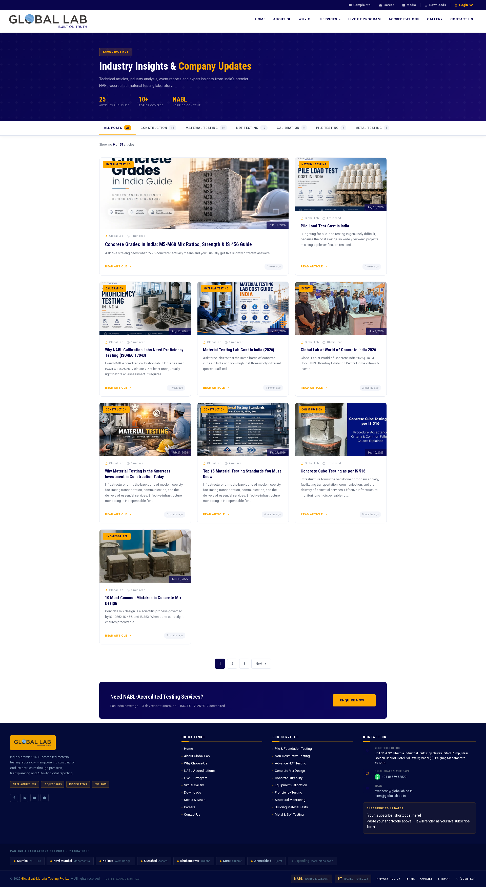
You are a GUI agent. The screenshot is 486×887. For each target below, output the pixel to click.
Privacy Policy (388, 878)
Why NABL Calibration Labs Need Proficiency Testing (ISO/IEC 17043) (144, 352)
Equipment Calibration (291, 785)
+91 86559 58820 (394, 777)
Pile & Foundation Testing (293, 749)
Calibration (291, 128)
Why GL (305, 19)
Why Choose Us (195, 763)
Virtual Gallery (194, 785)
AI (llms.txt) (466, 878)
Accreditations (404, 19)
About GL (282, 19)
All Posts (116, 128)
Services (328, 19)
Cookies (426, 878)
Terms (410, 878)
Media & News (194, 800)
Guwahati (150, 861)
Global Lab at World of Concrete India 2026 (338, 349)
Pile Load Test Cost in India (325, 226)
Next (259, 663)
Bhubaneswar (189, 861)
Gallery (435, 19)
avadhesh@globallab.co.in (394, 791)
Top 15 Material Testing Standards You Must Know (242, 474)
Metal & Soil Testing (289, 814)
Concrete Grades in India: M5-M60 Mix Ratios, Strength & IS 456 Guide (178, 244)
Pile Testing (330, 128)
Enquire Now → (354, 700)
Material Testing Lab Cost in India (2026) (238, 349)
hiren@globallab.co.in (390, 796)
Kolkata (108, 861)
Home (260, 19)
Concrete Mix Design (290, 771)
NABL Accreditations (199, 771)
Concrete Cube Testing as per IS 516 (333, 471)
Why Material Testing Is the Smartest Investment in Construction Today (137, 474)
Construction (157, 128)
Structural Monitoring (290, 800)
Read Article (116, 266)
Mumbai (22, 861)
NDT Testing (251, 128)
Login (463, 5)
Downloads (192, 792)
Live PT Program (364, 19)
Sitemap (444, 878)
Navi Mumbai (62, 861)
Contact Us (461, 19)
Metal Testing (371, 128)
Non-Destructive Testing (292, 756)
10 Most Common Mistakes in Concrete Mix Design (143, 600)
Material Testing (205, 128)
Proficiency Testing (288, 792)
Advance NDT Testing (290, 763)
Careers (189, 807)
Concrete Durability (288, 778)
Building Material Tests (291, 807)
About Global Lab (197, 756)
